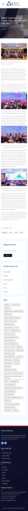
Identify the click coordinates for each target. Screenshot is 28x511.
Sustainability (14, 381)
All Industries (16, 304)
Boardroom (3, 64)
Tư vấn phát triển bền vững (12, 404)
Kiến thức (6, 275)
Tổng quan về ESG (10, 407)
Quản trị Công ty (17, 373)
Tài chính (8, 400)
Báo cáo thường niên (10, 321)
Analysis (7, 308)
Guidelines (20, 350)
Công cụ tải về (7, 271)
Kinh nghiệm (5, 469)
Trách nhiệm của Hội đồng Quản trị (13, 397)
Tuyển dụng (5, 483)
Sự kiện (16, 62)
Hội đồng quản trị (9, 353)
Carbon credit (8, 327)
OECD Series (8, 363)
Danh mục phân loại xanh (11, 343)
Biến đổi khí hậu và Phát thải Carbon (14, 311)
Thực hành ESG (9, 394)
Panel (9, 64)
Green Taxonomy (9, 350)
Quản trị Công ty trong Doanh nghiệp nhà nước (13, 377)
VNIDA (12, 64)
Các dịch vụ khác (6, 458)
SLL (6, 381)
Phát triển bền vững (10, 369)
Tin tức (5, 287)
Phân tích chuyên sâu (8, 279)
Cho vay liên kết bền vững (11, 337)
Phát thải (7, 366)
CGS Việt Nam (15, 330)
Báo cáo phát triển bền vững (12, 317)
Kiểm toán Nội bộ (9, 356)
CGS (6, 330)
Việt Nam (20, 62)
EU (13, 347)
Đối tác (3, 472)
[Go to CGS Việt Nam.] (1, 26)
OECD (16, 360)
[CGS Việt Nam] (14, 3)
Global (19, 347)
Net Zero (19, 356)
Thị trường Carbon (10, 391)
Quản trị (7, 373)
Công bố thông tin (9, 340)
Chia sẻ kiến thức (9, 334)
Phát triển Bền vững (6, 453)
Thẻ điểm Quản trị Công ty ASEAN (13, 387)
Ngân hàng (8, 360)
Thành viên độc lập (10, 384)
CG (16, 327)
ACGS (7, 304)
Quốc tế (5, 283)
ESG (7, 64)
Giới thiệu (4, 467)
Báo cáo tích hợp (9, 324)
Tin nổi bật (12, 62)
